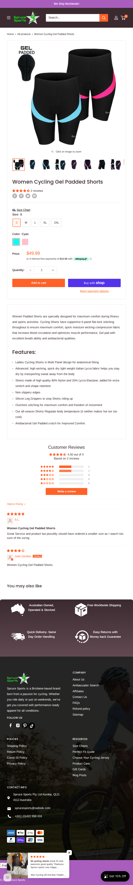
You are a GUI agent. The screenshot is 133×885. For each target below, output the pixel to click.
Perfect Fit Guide (84, 751)
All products (24, 34)
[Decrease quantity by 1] (30, 270)
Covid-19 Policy (17, 757)
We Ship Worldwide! (66, 3)
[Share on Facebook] (14, 195)
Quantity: (18, 270)
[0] (123, 18)
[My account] (116, 18)
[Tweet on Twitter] (27, 195)
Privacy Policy (16, 763)
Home (10, 34)
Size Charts (80, 746)
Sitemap (78, 714)
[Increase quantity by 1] (53, 270)
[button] (21, 190)
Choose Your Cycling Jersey (91, 757)
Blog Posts (80, 775)
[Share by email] (34, 195)
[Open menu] (8, 17)
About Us (79, 679)
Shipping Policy (17, 746)
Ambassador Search (86, 685)
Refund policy (81, 708)
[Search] (103, 18)
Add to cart (38, 283)
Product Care (81, 763)
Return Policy (15, 751)
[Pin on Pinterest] (21, 195)
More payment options (94, 291)
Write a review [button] (66, 491)
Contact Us (80, 697)
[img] (15, 514)
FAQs (76, 703)
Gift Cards (79, 769)
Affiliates (78, 691)
